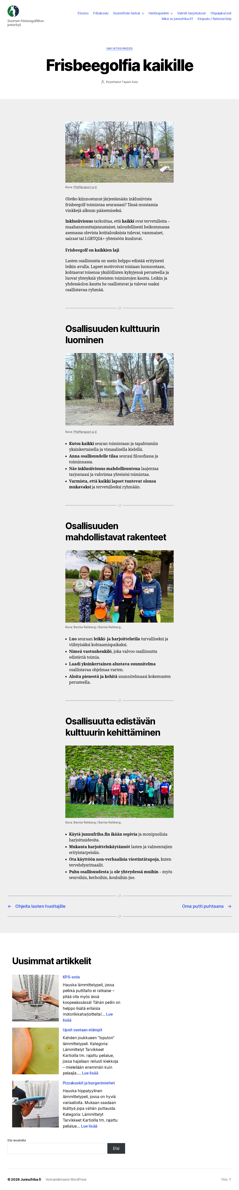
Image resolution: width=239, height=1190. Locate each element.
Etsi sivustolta (16, 1140)
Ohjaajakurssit (221, 13)
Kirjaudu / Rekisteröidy (215, 19)
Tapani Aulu (130, 82)
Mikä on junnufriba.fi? (177, 19)
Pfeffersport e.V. (85, 187)
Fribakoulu (100, 13)
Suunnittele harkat (126, 13)
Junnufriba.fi (30, 1179)
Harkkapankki (159, 13)
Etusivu (83, 13)
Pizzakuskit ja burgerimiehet (89, 1083)
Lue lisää (90, 1073)
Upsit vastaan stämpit (82, 1030)
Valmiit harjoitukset (191, 13)
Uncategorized (119, 48)
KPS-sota (71, 977)
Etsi (116, 1148)
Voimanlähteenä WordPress (66, 1179)
